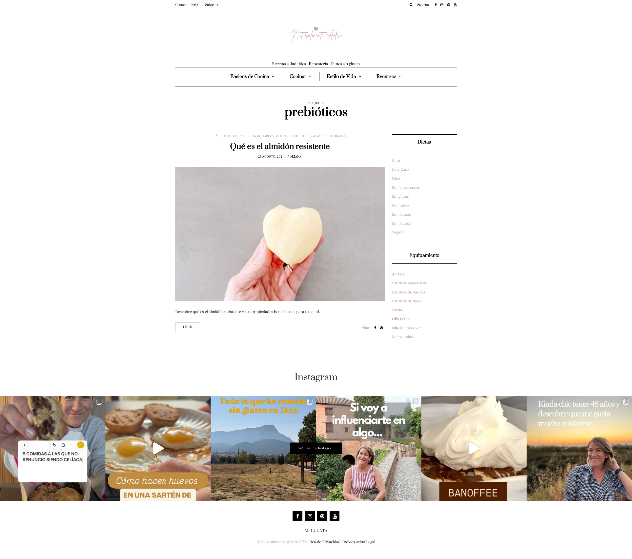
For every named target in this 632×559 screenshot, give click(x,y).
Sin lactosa (401, 223)
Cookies (348, 541)
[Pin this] (381, 328)
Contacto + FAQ (186, 5)
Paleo (396, 178)
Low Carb (400, 169)
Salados (317, 136)
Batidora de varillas (408, 292)
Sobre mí (211, 5)
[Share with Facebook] (375, 328)
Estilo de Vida (341, 77)
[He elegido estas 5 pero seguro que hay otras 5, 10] (52, 448)
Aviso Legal (365, 541)
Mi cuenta (316, 530)
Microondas (402, 336)
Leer (188, 327)
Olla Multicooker (406, 328)
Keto (396, 160)
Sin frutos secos (406, 187)
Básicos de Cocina (249, 77)
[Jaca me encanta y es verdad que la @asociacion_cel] (263, 448)
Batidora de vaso (406, 301)
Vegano (398, 232)
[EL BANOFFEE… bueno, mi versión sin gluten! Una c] (474, 448)
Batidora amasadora (409, 283)
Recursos (386, 77)
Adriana (294, 157)
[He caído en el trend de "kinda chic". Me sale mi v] (579, 448)
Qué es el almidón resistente (280, 147)
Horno (397, 310)
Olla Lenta (401, 318)
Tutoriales (336, 136)
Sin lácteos (401, 214)
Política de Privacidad (321, 541)
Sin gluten (400, 196)
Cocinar (298, 77)
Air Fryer (399, 274)
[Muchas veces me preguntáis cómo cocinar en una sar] (158, 448)
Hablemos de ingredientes (285, 136)
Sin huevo (400, 205)
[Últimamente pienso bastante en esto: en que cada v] (368, 448)
